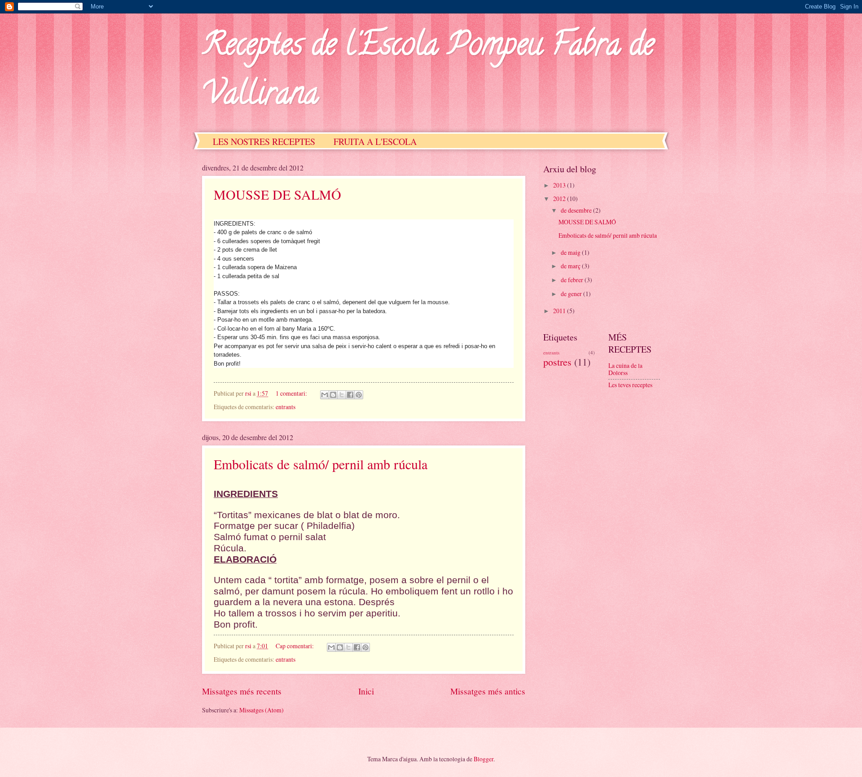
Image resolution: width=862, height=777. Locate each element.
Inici (366, 691)
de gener (572, 293)
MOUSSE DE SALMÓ (277, 194)
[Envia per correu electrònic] (324, 394)
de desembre (577, 210)
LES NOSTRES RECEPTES (264, 141)
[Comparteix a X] (341, 394)
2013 (560, 185)
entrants (285, 406)
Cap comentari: (295, 646)
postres (557, 361)
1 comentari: (292, 393)
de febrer (573, 279)
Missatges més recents (241, 691)
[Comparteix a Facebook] (350, 394)
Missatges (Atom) (261, 710)
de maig (571, 252)
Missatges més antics (487, 691)
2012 (560, 198)
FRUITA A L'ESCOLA (375, 141)
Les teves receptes (630, 384)
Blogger (483, 759)
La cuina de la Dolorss (625, 369)
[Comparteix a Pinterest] (358, 394)
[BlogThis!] (333, 394)
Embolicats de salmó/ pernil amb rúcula (320, 464)
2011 (560, 310)
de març (571, 266)
